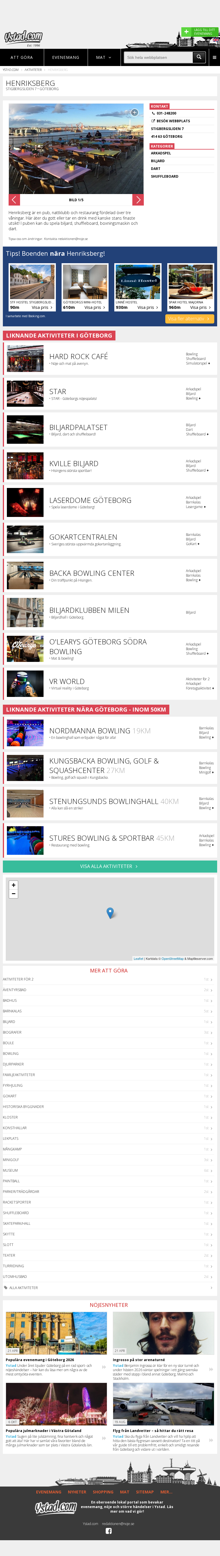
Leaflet (138, 958)
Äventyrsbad (14, 989)
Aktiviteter (33, 69)
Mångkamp (12, 1149)
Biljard (9, 1021)
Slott (8, 1244)
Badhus (10, 1000)
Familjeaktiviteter (19, 1074)
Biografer (12, 1032)
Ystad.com (11, 69)
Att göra (22, 57)
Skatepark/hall (16, 1223)
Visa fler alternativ (186, 318)
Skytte (9, 1234)
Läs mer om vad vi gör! (142, 1509)
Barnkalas (12, 1011)
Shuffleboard (16, 1212)
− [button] (13, 893)
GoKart (10, 1096)
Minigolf (11, 1159)
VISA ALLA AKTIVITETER (106, 866)
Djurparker (13, 1064)
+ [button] (13, 885)
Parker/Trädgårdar (21, 1191)
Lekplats (10, 1138)
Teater (9, 1255)
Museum (10, 1170)
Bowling (11, 1053)
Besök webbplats (173, 121)
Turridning (13, 1266)
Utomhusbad (15, 1276)
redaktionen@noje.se (118, 1523)
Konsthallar (15, 1127)
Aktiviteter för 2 (18, 979)
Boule (8, 1042)
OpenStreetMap (173, 958)
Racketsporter (17, 1202)
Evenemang (65, 57)
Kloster (10, 1117)
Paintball (11, 1181)
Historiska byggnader (23, 1106)
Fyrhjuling (13, 1085)
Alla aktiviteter (23, 1287)
